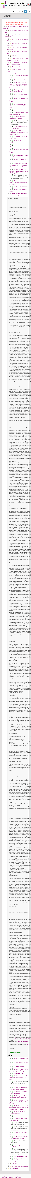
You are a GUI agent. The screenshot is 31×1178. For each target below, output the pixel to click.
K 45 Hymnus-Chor (19, 1159)
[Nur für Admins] (13, 11)
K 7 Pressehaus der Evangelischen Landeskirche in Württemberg (18, 105)
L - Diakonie (15, 1163)
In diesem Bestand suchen (15, 1052)
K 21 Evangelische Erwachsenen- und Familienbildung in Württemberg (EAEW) (18, 171)
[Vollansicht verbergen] (10, 193)
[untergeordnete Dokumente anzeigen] (6, 30)
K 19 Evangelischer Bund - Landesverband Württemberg (18, 160)
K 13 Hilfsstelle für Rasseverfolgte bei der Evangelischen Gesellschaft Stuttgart (18, 132)
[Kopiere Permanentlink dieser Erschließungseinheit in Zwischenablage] (10, 1055)
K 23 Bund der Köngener (20, 187)
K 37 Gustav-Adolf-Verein (20, 1116)
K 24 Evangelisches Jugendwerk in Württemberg (17, 194)
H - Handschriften (16, 67)
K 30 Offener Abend (19, 1073)
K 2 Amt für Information (20, 80)
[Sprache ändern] (25, 11)
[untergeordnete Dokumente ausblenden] (4, 26)
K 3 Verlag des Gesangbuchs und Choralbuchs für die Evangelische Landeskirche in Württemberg (18, 85)
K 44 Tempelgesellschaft (20, 1156)
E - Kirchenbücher (16, 56)
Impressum (18, 1176)
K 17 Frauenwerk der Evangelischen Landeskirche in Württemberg (18, 150)
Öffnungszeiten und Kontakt (8, 1176)
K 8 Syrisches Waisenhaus (21, 110)
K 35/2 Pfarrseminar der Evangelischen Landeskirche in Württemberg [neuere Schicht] (18, 1107)
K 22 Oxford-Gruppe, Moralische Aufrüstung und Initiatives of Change (18, 182)
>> (15, 73)
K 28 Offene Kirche (19, 1066)
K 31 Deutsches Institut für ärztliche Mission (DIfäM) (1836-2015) (18, 1077)
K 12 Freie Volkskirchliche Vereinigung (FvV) (18, 127)
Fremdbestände (14, 1168)
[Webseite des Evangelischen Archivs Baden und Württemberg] (14, 4)
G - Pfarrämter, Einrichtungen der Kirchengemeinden (17, 63)
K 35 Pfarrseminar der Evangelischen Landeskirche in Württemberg (18, 1101)
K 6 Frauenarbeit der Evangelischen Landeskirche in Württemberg (18, 100)
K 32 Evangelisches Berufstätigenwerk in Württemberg (18, 1088)
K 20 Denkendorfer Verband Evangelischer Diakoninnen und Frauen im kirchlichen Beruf (18, 165)
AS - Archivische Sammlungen (20, 1166)
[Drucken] (8, 1055)
